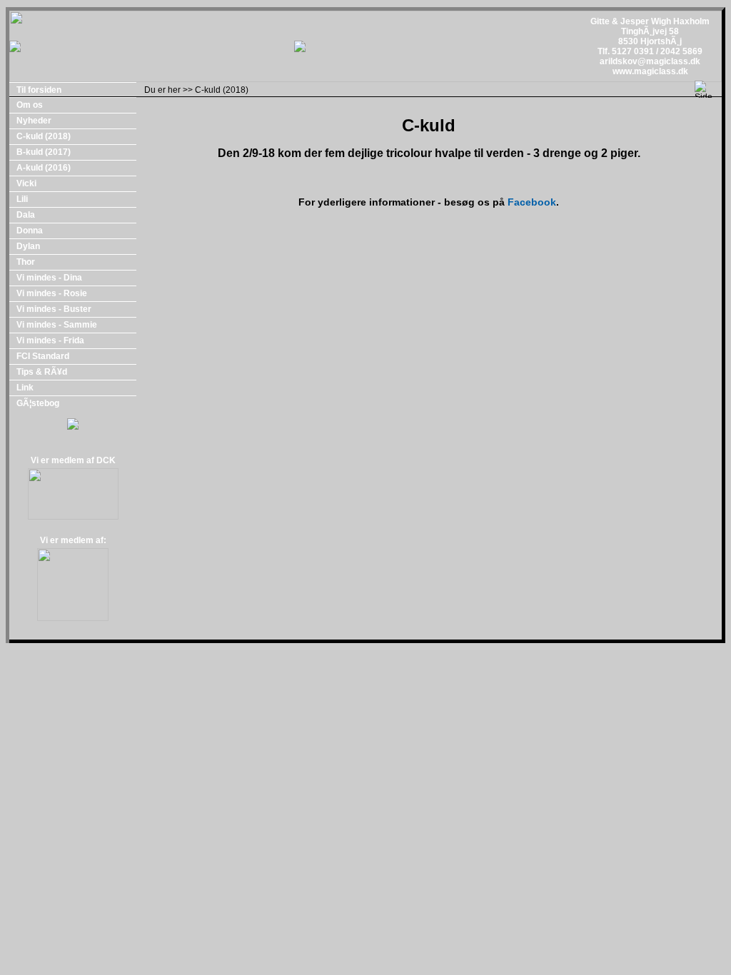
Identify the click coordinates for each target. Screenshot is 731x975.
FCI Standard (42, 356)
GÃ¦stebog (37, 403)
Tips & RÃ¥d (41, 372)
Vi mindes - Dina (49, 278)
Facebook (532, 202)
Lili (22, 199)
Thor (25, 262)
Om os (29, 105)
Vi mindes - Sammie (56, 325)
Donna (29, 231)
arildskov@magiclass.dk (650, 61)
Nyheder (33, 121)
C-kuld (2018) (221, 90)
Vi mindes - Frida (50, 340)
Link (25, 388)
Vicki (26, 183)
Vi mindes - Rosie (51, 293)
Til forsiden (38, 90)
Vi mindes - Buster (53, 309)
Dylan (28, 246)
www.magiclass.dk (650, 71)
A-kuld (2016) (43, 168)
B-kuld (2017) (43, 152)
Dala (25, 215)
